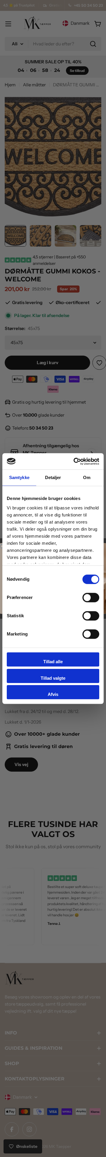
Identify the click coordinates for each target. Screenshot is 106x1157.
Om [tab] (86, 477)
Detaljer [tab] (53, 477)
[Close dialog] (2, 546)
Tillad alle (53, 661)
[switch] (90, 597)
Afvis (53, 694)
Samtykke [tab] (19, 477)
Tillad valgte (53, 678)
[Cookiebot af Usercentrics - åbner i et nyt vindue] (74, 461)
